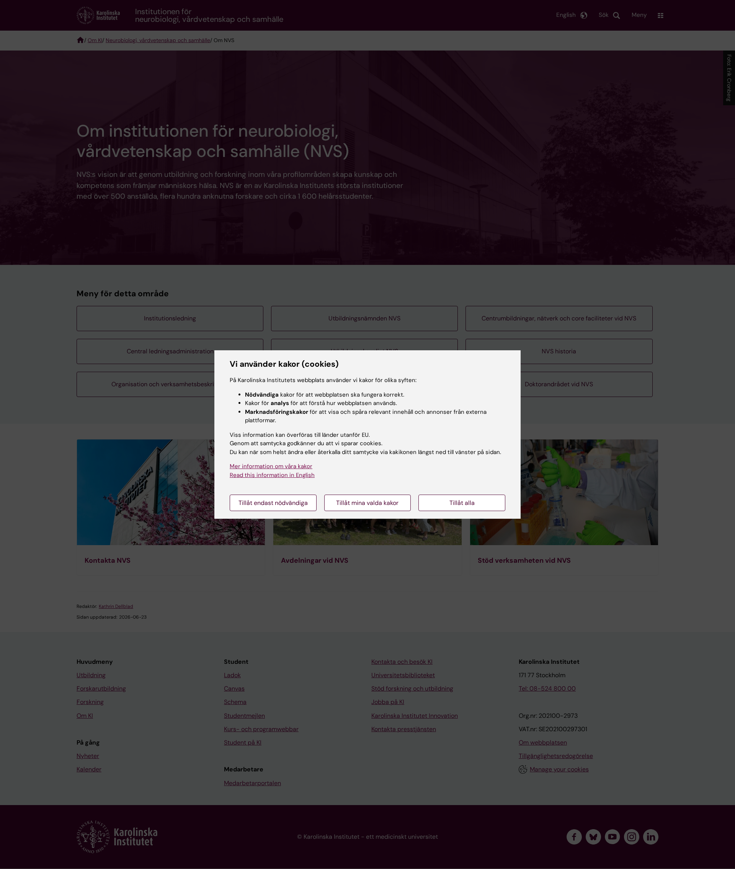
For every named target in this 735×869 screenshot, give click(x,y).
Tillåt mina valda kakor (367, 503)
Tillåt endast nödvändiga (273, 503)
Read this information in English (272, 475)
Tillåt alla (462, 503)
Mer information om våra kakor (271, 466)
